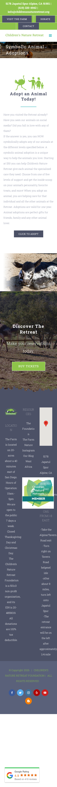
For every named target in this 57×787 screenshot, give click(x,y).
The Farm (28, 439)
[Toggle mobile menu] (50, 35)
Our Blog (28, 455)
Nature (28, 445)
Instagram (28, 450)
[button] (46, 423)
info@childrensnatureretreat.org (28, 12)
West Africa (28, 463)
